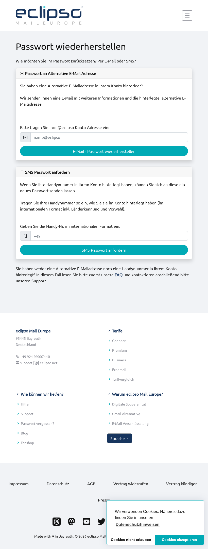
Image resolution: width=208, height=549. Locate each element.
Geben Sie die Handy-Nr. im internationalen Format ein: (70, 226)
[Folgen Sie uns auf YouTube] (86, 520)
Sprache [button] (118, 438)
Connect (119, 340)
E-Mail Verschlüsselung (130, 423)
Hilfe (25, 404)
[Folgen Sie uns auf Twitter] (101, 520)
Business (119, 360)
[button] (137, 524)
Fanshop (27, 442)
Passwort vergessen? (37, 423)
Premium (119, 350)
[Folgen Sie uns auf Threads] (56, 520)
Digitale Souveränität (129, 404)
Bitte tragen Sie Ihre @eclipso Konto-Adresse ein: (64, 127)
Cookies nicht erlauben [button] (131, 540)
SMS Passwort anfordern (104, 249)
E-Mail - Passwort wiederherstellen (104, 151)
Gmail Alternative (126, 413)
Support (27, 413)
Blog (24, 433)
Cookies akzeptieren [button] (179, 540)
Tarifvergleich (123, 379)
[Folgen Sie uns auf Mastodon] (71, 520)
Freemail (119, 369)
